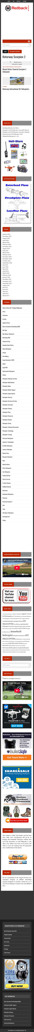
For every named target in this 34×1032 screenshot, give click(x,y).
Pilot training (5, 643)
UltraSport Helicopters (8, 513)
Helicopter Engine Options (9, 394)
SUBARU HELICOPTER (7, 652)
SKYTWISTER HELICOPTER (24, 650)
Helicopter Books (7, 386)
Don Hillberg (6, 356)
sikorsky (4, 650)
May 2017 (5, 291)
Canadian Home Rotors (8, 345)
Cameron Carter (6, 341)
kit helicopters (18, 639)
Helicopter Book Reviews (8, 382)
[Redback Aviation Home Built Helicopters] (17, 8)
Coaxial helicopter (8, 621)
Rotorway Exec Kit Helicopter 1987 (13, 134)
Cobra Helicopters (7, 349)
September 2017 (7, 283)
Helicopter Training (7, 435)
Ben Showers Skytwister (8, 334)
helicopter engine (21, 626)
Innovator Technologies (8, 442)
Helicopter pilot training (10, 628)
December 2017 (7, 279)
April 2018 (6, 271)
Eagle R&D (5, 367)
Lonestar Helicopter (7, 449)
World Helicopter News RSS (10, 931)
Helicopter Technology (8, 431)
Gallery (5, 86)
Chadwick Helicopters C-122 (11, 136)
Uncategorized (6, 517)
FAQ (13, 1)
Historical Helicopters (8, 438)
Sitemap (24, 1)
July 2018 (5, 265)
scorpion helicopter (23, 648)
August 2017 (6, 285)
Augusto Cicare (6, 323)
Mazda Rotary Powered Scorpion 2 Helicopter (14, 70)
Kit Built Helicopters (7, 446)
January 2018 (6, 277)
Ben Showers (18, 616)
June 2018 (5, 267)
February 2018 (7, 275)
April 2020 (6, 240)
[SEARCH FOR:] (17, 45)
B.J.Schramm (7, 616)
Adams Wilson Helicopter (7, 614)
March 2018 (6, 273)
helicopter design (13, 626)
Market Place (6, 453)
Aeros (4, 312)
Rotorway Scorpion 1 (7, 502)
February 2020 (7, 244)
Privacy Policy (7, 938)
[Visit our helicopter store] (16, 172)
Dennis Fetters (18, 621)
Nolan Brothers (6, 464)
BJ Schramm (23, 616)
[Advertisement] (17, 26)
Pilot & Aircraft (6, 479)
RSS (4, 505)
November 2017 (7, 281)
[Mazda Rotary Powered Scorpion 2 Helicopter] (17, 64)
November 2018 (7, 259)
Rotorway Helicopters (10, 648)
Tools (4, 509)
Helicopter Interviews (8, 405)
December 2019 (7, 246)
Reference (5, 490)
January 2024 (6, 234)
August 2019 (6, 248)
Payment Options (8, 934)
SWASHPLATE (14, 652)
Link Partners (7, 952)
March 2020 (6, 242)
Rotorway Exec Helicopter (20, 645)
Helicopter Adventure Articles (10, 379)
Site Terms (6, 942)
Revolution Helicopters (8, 494)
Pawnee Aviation (6, 476)
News (4, 461)
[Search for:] (17, 665)
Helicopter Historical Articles (10, 401)
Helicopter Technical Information (12, 66)
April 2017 (6, 293)
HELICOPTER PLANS (20, 628)
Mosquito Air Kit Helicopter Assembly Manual (16, 130)
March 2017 (6, 295)
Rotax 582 (25, 643)
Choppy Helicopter (25, 618)
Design (4, 353)
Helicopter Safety (7, 423)
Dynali (4, 364)
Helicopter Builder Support (9, 390)
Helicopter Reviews (7, 420)
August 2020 (6, 238)
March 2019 (6, 252)
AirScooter (5, 315)
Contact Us (6, 945)
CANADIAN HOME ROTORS (15, 618)
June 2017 (5, 289)
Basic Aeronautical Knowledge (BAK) (11, 327)
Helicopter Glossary (7, 397)
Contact (18, 1)
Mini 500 (4, 641)
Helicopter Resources (8, 416)
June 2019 (5, 250)
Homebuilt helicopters (19, 635)
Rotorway (5, 498)
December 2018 (7, 257)
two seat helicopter (21, 652)
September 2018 (7, 263)
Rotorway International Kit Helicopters (16, 88)
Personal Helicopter (24, 641)
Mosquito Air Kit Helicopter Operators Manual (16, 132)
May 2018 (5, 269)
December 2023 (7, 236)
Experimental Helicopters (9, 371)
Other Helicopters (7, 468)
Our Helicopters (6, 472)
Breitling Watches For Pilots (11, 128)
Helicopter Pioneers (7, 409)
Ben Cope (5, 330)
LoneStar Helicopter (26, 639)
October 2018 (6, 261)
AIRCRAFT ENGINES (16, 614)
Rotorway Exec (12, 645)
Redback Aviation (7, 487)
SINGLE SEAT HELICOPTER (12, 650)
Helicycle (8, 631)
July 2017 (5, 287)
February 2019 (7, 255)
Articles (4, 319)
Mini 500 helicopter (10, 641)
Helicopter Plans (7, 412)
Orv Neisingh (17, 641)
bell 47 (13, 616)
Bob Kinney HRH (6, 338)
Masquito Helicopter (7, 457)
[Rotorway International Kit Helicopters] (17, 84)
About (9, 1)
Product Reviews (7, 483)
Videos (4, 520)
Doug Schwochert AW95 (8, 360)
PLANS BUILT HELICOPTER (15, 643)
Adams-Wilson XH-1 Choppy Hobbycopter (12, 308)
